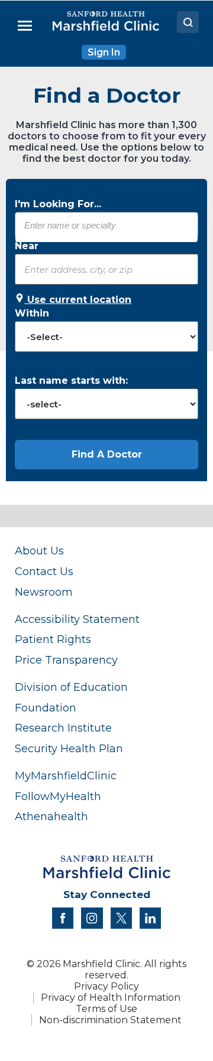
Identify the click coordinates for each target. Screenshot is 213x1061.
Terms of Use (106, 1008)
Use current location (77, 299)
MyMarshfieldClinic (66, 775)
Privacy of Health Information (110, 997)
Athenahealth (51, 816)
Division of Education (71, 687)
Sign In (104, 52)
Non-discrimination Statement (110, 1020)
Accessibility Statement (77, 619)
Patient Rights (53, 639)
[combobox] (106, 225)
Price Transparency (66, 660)
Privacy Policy (106, 986)
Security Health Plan (69, 748)
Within (32, 313)
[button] (106, 454)
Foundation (45, 707)
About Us (39, 550)
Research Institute (63, 727)
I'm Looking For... (58, 204)
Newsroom (44, 592)
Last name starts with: (71, 380)
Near (26, 246)
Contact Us (44, 571)
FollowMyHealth (58, 796)
